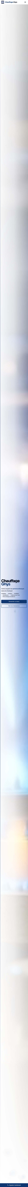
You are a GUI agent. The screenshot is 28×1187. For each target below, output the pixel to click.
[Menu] (25, 2)
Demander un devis (14, 601)
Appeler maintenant (15, 1185)
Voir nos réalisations (14, 606)
